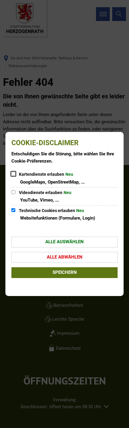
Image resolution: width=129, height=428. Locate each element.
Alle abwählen (64, 257)
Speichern (64, 272)
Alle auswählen (64, 241)
